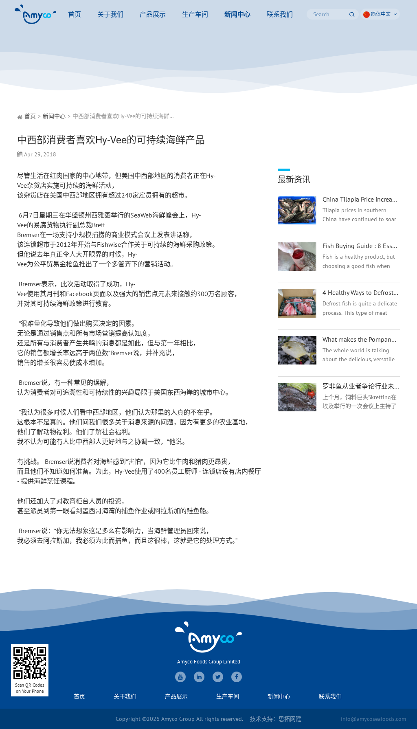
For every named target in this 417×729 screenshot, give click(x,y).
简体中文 (381, 14)
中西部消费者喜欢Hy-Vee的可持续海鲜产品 (126, 116)
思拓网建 (290, 718)
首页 (30, 116)
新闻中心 (54, 116)
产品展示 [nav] (153, 14)
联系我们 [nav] (280, 14)
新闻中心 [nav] (237, 14)
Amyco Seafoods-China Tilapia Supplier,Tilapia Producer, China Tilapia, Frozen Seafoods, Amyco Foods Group (35, 14)
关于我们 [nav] (110, 14)
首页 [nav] (74, 14)
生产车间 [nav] (195, 14)
